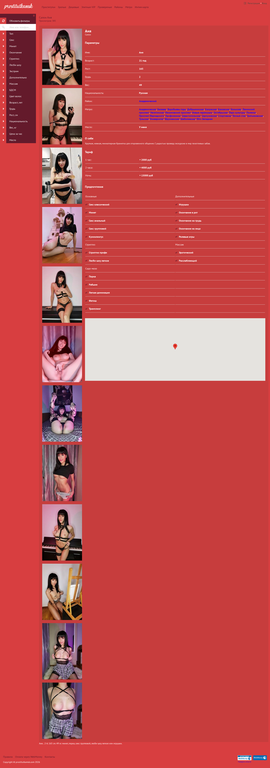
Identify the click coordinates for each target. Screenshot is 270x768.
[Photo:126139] (62, 413)
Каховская (224, 109)
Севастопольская (191, 115)
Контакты (50, 756)
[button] (175, 347)
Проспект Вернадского (151, 115)
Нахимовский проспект (178, 112)
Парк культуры (237, 112)
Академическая (147, 109)
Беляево (161, 109)
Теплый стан (239, 115)
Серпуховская (209, 115)
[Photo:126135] (62, 176)
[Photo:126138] (62, 354)
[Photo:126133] (62, 57)
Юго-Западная (204, 118)
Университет (157, 118)
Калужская (211, 109)
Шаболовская (187, 118)
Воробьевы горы (177, 109)
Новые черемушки (202, 112)
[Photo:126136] (62, 235)
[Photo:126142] (62, 592)
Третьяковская (255, 115)
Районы (118, 7)
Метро (128, 7)
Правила (8, 756)
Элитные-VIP (88, 7)
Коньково (236, 109)
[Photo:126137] (62, 294)
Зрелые (62, 7)
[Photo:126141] (62, 532)
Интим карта (142, 7)
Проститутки (48, 7)
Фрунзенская (172, 118)
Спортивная (224, 115)
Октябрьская (221, 112)
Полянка (251, 112)
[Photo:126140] (62, 473)
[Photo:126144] (62, 711)
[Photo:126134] (62, 116)
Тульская (144, 118)
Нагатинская (157, 112)
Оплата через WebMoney (28, 756)
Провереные (105, 7)
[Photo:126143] (62, 651)
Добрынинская (195, 109)
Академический (148, 101)
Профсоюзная (173, 115)
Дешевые (74, 7)
